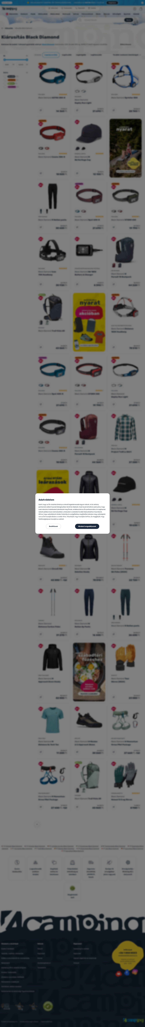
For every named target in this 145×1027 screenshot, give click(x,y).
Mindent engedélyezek (87, 526)
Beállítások (53, 526)
